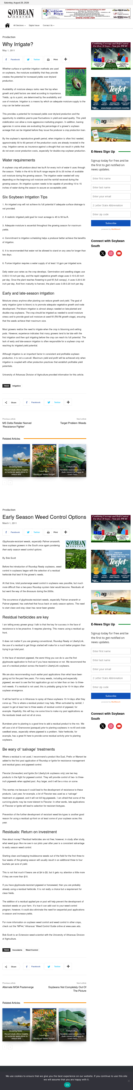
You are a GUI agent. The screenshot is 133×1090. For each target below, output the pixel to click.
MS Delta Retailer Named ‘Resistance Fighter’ (16, 424)
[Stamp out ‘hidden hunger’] (44, 460)
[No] (128, 1081)
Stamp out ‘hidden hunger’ (44, 474)
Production (8, 37)
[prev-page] (4, 482)
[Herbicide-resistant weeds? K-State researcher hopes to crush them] (72, 460)
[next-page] (10, 482)
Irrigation (16, 385)
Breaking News (15, 467)
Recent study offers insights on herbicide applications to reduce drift (16, 471)
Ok (67, 1084)
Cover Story (44, 471)
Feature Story (72, 467)
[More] (65, 59)
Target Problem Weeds (73, 423)
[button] (123, 25)
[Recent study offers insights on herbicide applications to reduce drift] (16, 460)
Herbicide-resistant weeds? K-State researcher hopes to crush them (72, 471)
